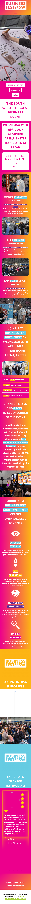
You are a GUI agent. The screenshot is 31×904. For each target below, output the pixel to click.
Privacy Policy (19, 882)
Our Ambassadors (15, 885)
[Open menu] (15, 13)
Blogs (8, 882)
